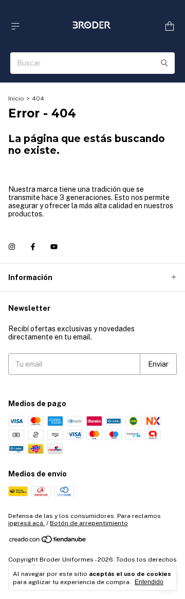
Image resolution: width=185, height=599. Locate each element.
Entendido (149, 582)
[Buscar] (164, 63)
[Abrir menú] (15, 26)
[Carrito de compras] (169, 26)
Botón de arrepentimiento (89, 523)
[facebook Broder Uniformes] (32, 247)
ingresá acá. (26, 523)
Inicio (16, 98)
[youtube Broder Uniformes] (54, 247)
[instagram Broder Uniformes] (11, 247)
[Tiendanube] (48, 541)
